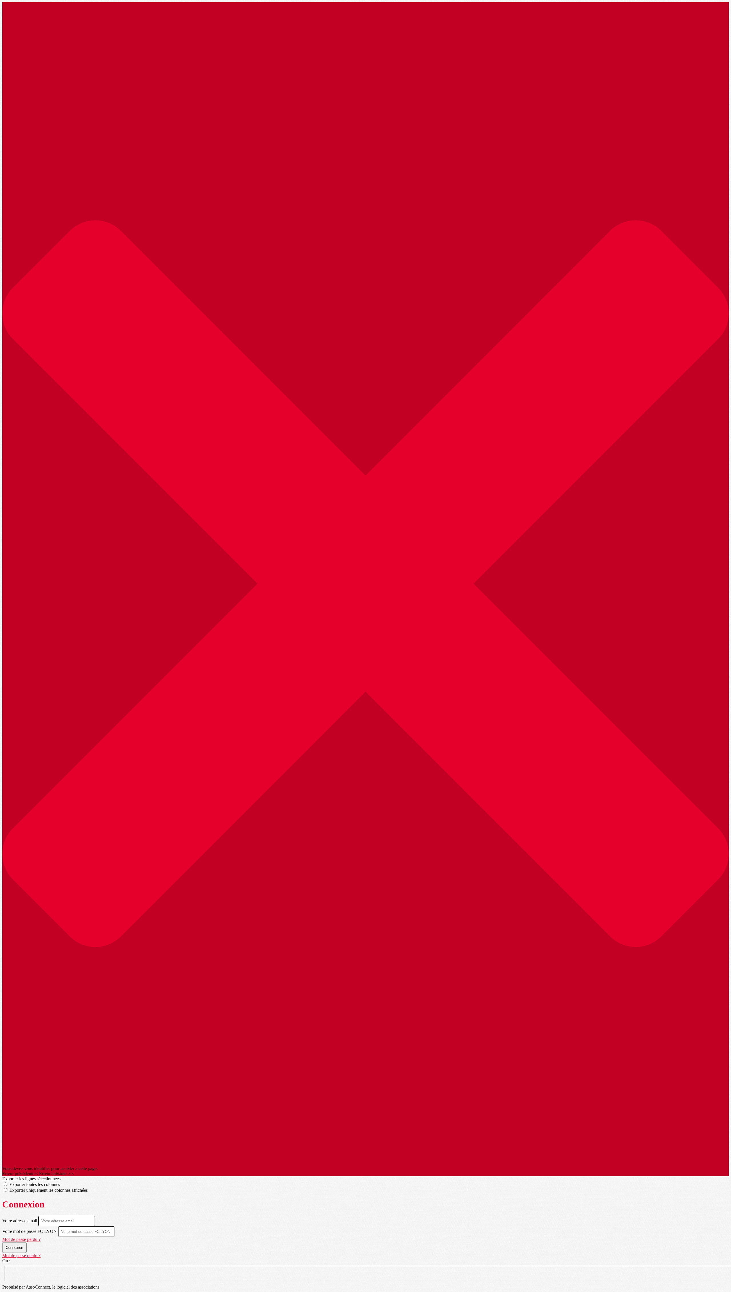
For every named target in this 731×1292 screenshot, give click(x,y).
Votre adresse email (20, 1220)
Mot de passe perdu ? (21, 1239)
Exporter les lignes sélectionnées (31, 1178)
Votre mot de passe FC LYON (29, 1231)
